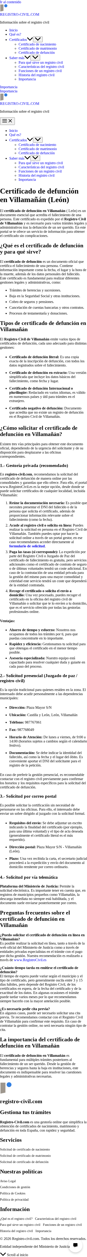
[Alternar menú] (38, 39)
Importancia (8, 91)
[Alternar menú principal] (7, 121)
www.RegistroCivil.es (30, 960)
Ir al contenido (10, 2)
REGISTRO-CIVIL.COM (19, 14)
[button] (30, 40)
